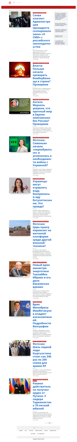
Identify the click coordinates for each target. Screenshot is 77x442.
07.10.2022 (35, 248)
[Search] (20, 3)
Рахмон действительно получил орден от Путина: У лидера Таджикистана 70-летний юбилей (42, 396)
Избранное (44, 12)
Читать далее (35, 59)
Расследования (53, 6)
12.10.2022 (35, 126)
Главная (11, 6)
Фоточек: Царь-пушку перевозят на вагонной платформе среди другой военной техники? (42, 235)
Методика (47, 6)
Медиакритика (40, 6)
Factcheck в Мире (35, 63)
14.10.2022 (35, 49)
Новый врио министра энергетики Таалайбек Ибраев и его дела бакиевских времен (42, 276)
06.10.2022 (35, 289)
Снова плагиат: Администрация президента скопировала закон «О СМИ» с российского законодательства (42, 30)
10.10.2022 (35, 167)
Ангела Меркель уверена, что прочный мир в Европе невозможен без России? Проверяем (42, 113)
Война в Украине (26, 6)
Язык (59, 6)
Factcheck (20, 6)
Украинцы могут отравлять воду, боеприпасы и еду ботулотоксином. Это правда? (42, 193)
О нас (15, 6)
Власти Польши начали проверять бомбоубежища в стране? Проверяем (42, 75)
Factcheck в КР (39, 12)
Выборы (33, 6)
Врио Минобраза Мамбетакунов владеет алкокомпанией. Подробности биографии (42, 315)
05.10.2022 (35, 368)
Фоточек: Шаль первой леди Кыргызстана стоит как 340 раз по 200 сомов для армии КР (42, 355)
